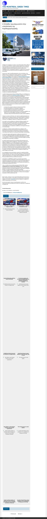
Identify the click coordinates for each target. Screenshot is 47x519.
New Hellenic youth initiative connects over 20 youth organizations (9, 427)
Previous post (13, 513)
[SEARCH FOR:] (39, 17)
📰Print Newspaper (30, 10)
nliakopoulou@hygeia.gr (17, 192)
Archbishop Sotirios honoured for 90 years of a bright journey (9, 354)
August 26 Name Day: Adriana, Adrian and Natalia (9, 279)
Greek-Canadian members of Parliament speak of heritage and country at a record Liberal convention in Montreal (9, 501)
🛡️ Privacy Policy (11, 15)
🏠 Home (4, 10)
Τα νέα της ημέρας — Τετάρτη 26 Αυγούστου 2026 (23, 206)
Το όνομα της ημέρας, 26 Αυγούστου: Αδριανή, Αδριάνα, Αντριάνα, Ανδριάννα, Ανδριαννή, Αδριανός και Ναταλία (23, 280)
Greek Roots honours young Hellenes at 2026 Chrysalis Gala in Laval (23, 354)
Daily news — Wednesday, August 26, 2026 (9, 206)
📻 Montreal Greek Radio (20, 10)
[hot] (37, 48)
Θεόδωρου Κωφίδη (16, 95)
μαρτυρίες (13, 179)
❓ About (5, 15)
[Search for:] (38, 87)
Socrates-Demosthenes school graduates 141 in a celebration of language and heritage (23, 501)
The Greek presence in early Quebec (23, 427)
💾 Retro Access (11, 10)
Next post (20, 513)
